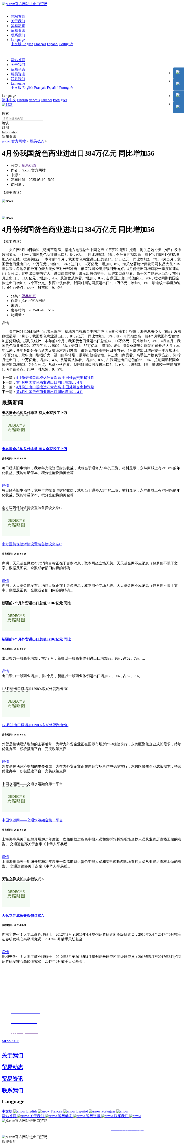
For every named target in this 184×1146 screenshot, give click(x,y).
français (34, 100)
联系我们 (18, 35)
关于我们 (18, 21)
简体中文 (9, 100)
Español (52, 44)
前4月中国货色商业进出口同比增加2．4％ (49, 382)
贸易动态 (18, 26)
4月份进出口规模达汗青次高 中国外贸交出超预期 (55, 378)
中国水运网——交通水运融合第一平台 (32, 820)
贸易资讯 (18, 30)
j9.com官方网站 (14, 141)
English (27, 44)
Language (18, 40)
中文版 (16, 44)
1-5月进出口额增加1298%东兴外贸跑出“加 (35, 725)
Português (66, 44)
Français (40, 44)
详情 (5, 486)
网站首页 (18, 16)
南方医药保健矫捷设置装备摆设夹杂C (32, 544)
